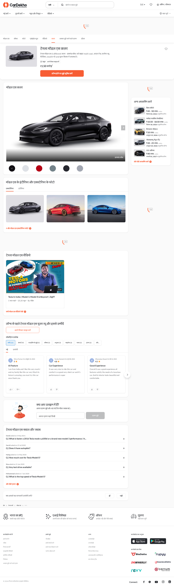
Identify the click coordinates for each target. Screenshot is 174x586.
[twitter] (150, 582)
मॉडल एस (6, 38)
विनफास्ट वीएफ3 (152, 129)
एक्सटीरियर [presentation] (10, 188)
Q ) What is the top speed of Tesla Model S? (25, 476)
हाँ (109, 496)
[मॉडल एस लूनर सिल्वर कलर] (80, 168)
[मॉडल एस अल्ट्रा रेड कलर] (39, 168)
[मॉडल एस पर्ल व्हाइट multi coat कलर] (25, 168)
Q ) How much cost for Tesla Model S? (23, 457)
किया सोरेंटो (150, 108)
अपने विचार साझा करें (23, 330)
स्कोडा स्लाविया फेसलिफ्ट (154, 118)
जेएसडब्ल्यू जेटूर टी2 (153, 140)
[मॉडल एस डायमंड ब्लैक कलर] (12, 168)
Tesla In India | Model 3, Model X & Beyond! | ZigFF (31, 297)
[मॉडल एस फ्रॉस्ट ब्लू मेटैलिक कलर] (52, 168)
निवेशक (5, 559)
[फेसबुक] (144, 582)
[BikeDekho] (139, 554)
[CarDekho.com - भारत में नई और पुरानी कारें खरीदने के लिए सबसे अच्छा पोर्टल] (15, 5)
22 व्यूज (42, 61)
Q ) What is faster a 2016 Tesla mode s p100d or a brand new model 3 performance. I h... (46, 438)
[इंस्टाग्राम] (163, 582)
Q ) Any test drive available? (19, 467)
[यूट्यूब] (156, 582)
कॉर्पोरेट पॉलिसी (7, 555)
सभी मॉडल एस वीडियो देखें (14, 311)
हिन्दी (141, 4)
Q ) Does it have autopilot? (18, 448)
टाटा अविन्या (150, 150)
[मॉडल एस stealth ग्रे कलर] (66, 168)
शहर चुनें (165, 13)
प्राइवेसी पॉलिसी (8, 551)
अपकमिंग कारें (144, 161)
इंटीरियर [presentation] (21, 188)
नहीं (121, 496)
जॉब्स (4, 543)
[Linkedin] (169, 582)
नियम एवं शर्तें (6, 547)
